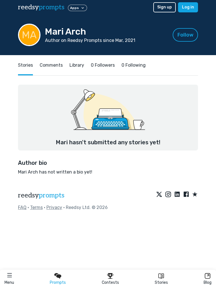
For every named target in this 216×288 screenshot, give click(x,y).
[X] (159, 194)
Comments (51, 65)
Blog (208, 282)
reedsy (41, 7)
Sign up (164, 7)
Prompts (58, 282)
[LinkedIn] (177, 194)
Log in (188, 7)
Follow (185, 35)
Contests (110, 282)
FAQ (22, 207)
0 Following (134, 65)
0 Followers (103, 65)
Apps (74, 8)
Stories (161, 282)
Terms (36, 207)
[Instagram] (168, 194)
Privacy (54, 207)
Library (76, 65)
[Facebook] (186, 194)
